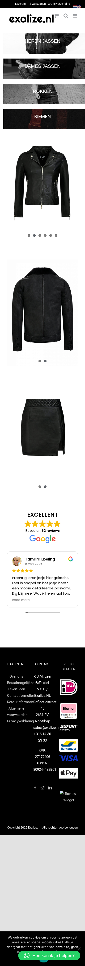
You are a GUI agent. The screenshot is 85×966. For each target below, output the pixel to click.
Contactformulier (20, 695)
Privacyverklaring (20, 721)
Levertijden (16, 689)
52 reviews (51, 530)
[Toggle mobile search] (66, 15)
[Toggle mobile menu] (75, 15)
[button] (49, 955)
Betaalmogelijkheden (23, 683)
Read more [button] (21, 600)
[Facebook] (35, 787)
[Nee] (79, 948)
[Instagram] (42, 787)
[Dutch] (75, 7)
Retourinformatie (20, 702)
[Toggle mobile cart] (56, 15)
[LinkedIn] (50, 787)
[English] (79, 7)
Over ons (16, 676)
